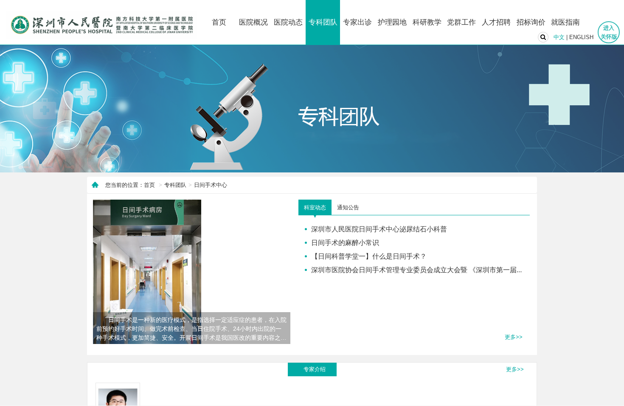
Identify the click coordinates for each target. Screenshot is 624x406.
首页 (219, 22)
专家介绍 (315, 369)
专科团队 (323, 22)
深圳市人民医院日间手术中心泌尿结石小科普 (379, 229)
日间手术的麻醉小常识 (345, 242)
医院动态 (288, 22)
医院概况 (253, 22)
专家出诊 (357, 22)
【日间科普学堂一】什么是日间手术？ (369, 256)
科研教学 (427, 22)
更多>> (514, 337)
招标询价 (531, 22)
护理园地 (392, 22)
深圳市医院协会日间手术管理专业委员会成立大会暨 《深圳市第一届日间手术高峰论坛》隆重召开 (458, 269)
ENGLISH (581, 37)
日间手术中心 (210, 185)
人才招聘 (496, 22)
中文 (559, 37)
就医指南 (565, 22)
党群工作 (461, 22)
